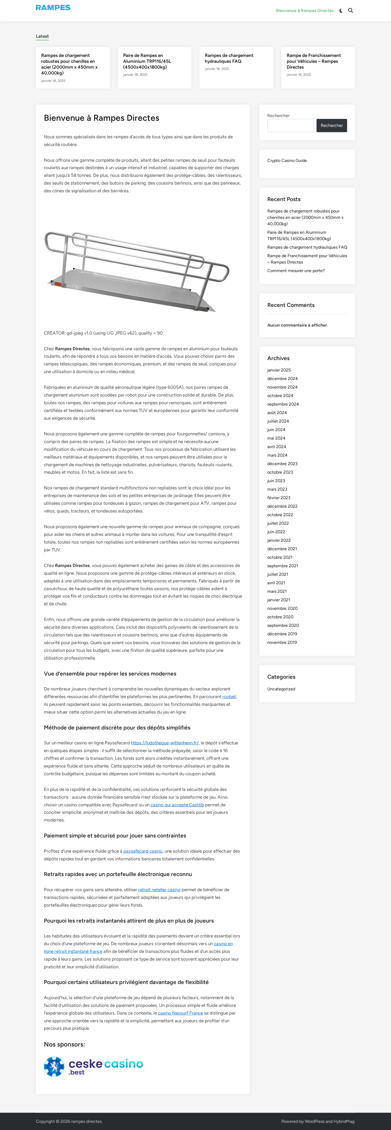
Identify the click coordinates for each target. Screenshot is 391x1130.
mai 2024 (276, 438)
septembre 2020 (283, 625)
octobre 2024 (280, 395)
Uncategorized (281, 688)
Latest (42, 36)
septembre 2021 (282, 565)
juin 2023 (276, 480)
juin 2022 (276, 531)
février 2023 (278, 497)
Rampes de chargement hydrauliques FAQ (307, 247)
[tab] (42, 35)
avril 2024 (276, 446)
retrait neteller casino (159, 889)
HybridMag (344, 1121)
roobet (229, 696)
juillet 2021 (277, 574)
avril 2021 (276, 582)
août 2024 (277, 412)
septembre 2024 (283, 404)
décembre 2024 (282, 378)
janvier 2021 (278, 599)
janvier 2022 (279, 540)
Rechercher (278, 115)
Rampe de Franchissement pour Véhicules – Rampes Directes (314, 61)
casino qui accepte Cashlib (177, 804)
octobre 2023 (280, 472)
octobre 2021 (280, 557)
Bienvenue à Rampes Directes (305, 10)
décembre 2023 (282, 463)
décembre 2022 (282, 506)
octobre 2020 (280, 616)
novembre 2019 (282, 642)
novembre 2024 (282, 387)
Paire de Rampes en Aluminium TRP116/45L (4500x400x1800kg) (147, 61)
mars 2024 (277, 455)
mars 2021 (277, 591)
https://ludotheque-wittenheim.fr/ (165, 742)
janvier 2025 (279, 370)
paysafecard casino (143, 851)
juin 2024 (276, 429)
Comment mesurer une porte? (296, 270)
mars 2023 (277, 489)
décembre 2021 (282, 548)
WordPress (315, 1121)
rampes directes (86, 1121)
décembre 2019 (282, 633)
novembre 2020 (282, 608)
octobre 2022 (280, 514)
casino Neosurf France (180, 1013)
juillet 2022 (278, 523)
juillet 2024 (278, 421)
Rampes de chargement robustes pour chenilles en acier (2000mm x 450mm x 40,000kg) (305, 217)
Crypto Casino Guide (287, 160)
